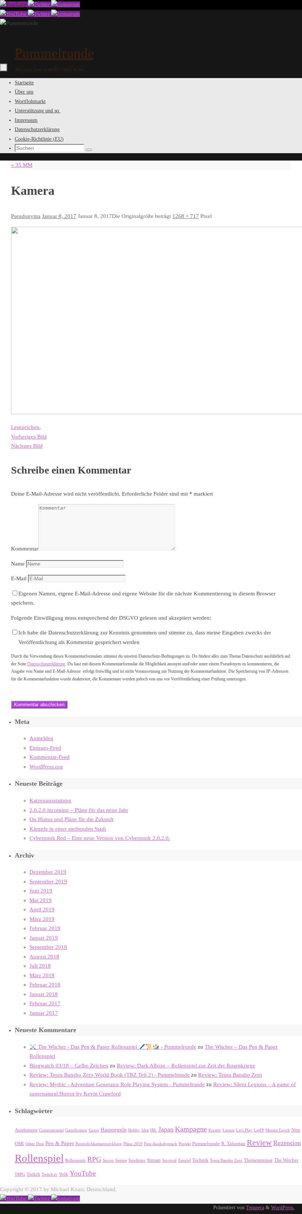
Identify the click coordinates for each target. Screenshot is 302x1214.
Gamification (76, 1130)
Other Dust (34, 1144)
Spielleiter (137, 1160)
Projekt (185, 1144)
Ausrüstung (26, 1130)
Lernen (228, 1130)
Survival (169, 1160)
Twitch (33, 1174)
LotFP (259, 1130)
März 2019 (42, 919)
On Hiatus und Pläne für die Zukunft (71, 819)
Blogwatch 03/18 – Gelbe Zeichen (68, 1066)
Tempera (255, 1207)
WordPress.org (46, 767)
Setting (121, 1160)
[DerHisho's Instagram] (65, 4)
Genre (94, 1130)
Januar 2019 (43, 938)
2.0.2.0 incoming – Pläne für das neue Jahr (78, 810)
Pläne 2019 (133, 1144)
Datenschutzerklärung (46, 663)
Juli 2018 (40, 966)
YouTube (83, 1173)
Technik (200, 1160)
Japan (165, 1129)
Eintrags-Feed (45, 748)
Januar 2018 (43, 994)
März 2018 (42, 975)
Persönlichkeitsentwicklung (99, 1144)
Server (108, 1160)
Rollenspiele (75, 1160)
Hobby (134, 1130)
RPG (94, 1159)
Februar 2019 (44, 928)
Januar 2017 (43, 1013)
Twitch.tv (49, 1174)
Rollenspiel (39, 1158)
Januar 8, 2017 (59, 216)
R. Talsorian (233, 1143)
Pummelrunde (54, 53)
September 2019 (48, 881)
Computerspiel (51, 1130)
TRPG (20, 1174)
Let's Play (244, 1130)
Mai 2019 (40, 900)
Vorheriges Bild (29, 437)
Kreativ (214, 1130)
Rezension (287, 1143)
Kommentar (24, 549)
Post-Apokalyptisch (160, 1144)
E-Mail (19, 578)
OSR (19, 1143)
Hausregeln (114, 1130)
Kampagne (191, 1129)
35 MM (21, 165)
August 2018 (44, 957)
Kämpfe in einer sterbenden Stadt (67, 829)
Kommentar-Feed (49, 757)
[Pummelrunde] (14, 4)
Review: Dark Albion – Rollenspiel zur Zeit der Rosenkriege (186, 1066)
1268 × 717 (185, 216)
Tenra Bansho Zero (226, 1160)
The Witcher (286, 1160)
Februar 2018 (44, 985)
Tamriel (184, 1160)
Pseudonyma (26, 216)
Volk (63, 1174)
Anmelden (41, 738)
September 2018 (48, 947)
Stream (154, 1160)
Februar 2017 (44, 1003)
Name (18, 564)
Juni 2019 (40, 891)
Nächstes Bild (27, 446)
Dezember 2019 (47, 872)
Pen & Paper (59, 1143)
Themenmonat (258, 1160)
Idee (145, 1130)
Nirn (295, 1130)
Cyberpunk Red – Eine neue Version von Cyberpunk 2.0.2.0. (99, 838)
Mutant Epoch (278, 1130)
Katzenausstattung (50, 800)
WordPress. (283, 1207)
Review (259, 1142)
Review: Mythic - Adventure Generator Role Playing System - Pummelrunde (117, 1084)
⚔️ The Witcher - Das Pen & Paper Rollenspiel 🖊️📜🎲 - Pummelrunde (112, 1047)
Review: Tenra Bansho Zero (230, 1075)
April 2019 (42, 909)
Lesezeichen (25, 427)
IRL (153, 1130)
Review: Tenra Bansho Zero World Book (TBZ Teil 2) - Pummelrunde (109, 1075)
